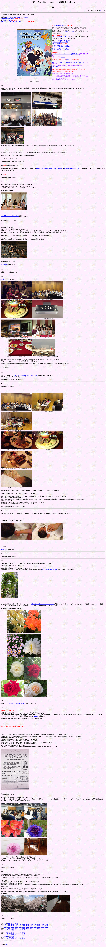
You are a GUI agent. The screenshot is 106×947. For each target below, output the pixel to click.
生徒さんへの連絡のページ (7, 18)
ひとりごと (9, 17)
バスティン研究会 (69, 31)
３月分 (12, 924)
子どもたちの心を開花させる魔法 (61, 46)
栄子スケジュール (4, 264)
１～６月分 (6, 936)
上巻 (53, 67)
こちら (101, 10)
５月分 (20, 924)
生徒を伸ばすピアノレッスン (60, 45)
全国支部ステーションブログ (71, 168)
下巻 (57, 67)
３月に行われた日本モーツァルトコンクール (42, 604)
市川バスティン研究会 (60, 25)
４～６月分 (11, 929)
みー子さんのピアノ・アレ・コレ (62, 36)
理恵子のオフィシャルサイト (20, 17)
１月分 (5, 924)
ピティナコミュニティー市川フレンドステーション (14, 21)
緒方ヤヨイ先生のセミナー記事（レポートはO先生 (49, 168)
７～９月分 (17, 929)
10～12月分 (22, 929)
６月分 (23, 924)
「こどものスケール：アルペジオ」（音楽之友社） (65, 54)
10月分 (8, 923)
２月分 (8, 924)
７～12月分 (11, 936)
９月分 (5, 923)
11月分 (12, 923)
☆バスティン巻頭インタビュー (60, 48)
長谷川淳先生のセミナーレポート (17, 703)
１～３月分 (6, 929)
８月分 (31, 924)
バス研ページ (4, 279)
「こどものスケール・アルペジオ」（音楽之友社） (25, 375)
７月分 (27, 924)
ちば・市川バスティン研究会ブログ (10, 216)
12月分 (16, 923)
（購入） (84, 62)
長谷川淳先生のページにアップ (50, 569)
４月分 (16, 924)
